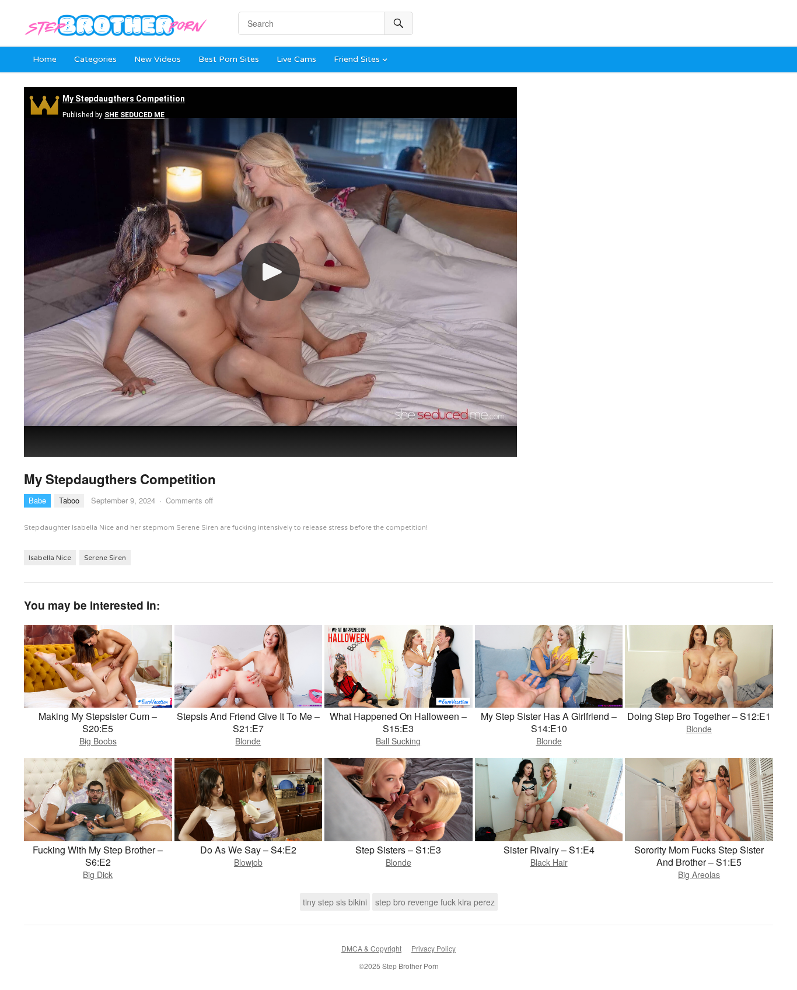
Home (45, 59)
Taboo (69, 500)
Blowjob (248, 862)
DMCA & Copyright (371, 948)
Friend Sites (357, 59)
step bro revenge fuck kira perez (435, 902)
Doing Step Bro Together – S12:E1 (699, 716)
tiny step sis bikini (335, 902)
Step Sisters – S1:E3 (398, 849)
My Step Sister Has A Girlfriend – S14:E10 (549, 722)
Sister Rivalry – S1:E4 (549, 849)
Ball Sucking (398, 741)
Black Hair (549, 862)
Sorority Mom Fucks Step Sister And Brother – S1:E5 (699, 856)
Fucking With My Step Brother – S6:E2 (98, 856)
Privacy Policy (433, 948)
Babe (37, 500)
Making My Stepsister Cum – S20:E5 (98, 722)
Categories (95, 59)
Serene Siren (105, 558)
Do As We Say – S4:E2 (248, 849)
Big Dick (98, 874)
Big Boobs (98, 741)
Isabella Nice (50, 558)
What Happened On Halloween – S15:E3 (398, 722)
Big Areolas (699, 874)
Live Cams (296, 59)
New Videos (157, 59)
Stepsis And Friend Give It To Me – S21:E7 (248, 722)
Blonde (248, 741)
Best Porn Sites (228, 59)
